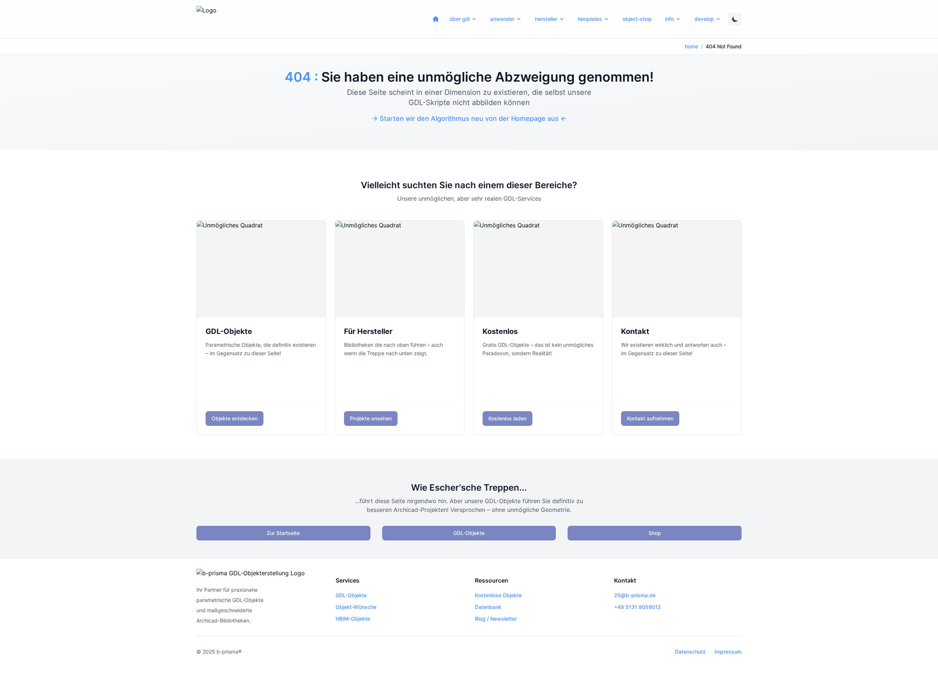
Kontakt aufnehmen (650, 418)
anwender (502, 19)
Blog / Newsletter (496, 619)
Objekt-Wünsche (356, 607)
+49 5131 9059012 (637, 607)
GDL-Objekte (468, 533)
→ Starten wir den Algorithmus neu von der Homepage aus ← (469, 118)
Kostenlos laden (507, 418)
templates (590, 19)
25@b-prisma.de (635, 595)
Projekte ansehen (371, 418)
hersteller (546, 19)
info (669, 19)
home (691, 46)
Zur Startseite (283, 533)
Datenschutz (690, 651)
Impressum (728, 651)
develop (704, 19)
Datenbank (488, 607)
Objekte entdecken (234, 418)
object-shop (637, 19)
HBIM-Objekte (353, 619)
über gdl (460, 19)
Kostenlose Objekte (498, 595)
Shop (655, 533)
